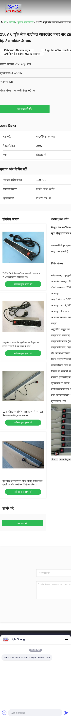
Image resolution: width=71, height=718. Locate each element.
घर (5, 22)
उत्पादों (12, 22)
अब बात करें (22, 108)
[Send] (66, 712)
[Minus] (66, 639)
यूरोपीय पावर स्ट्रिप (26, 22)
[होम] (13, 8)
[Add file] (4, 712)
